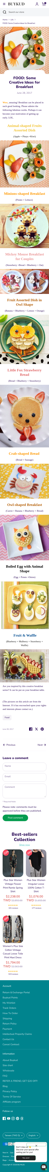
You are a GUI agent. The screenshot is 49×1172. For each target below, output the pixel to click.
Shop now (24, 844)
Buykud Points (10, 997)
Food (7, 717)
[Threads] (22, 1118)
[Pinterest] (17, 1118)
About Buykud (10, 1060)
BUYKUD (21, 1164)
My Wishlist (9, 1002)
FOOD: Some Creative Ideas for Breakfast (19, 23)
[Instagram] (13, 1118)
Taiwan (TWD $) (12, 1135)
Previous (10, 744)
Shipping (7, 1018)
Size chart (8, 1065)
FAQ (5, 1075)
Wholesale (8, 1070)
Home (5, 19)
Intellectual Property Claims (17, 1034)
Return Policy (9, 1023)
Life (12, 19)
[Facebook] (4, 1118)
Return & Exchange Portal (16, 992)
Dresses (6, 1156)
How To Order (10, 1013)
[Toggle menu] (4, 4)
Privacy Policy (10, 1091)
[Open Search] (4, 12)
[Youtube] (8, 1118)
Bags (5, 1160)
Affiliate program (12, 1101)
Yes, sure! (25, 1158)
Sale (11, 1152)
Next (40, 744)
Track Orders (9, 1008)
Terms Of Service (12, 1096)
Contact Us (8, 1039)
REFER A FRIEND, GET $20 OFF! (20, 1081)
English (32, 1135)
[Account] (37, 3)
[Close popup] (36, 1144)
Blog (5, 1086)
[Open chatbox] (44, 1167)
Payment (7, 1028)
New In (5, 1152)
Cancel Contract (11, 1044)
